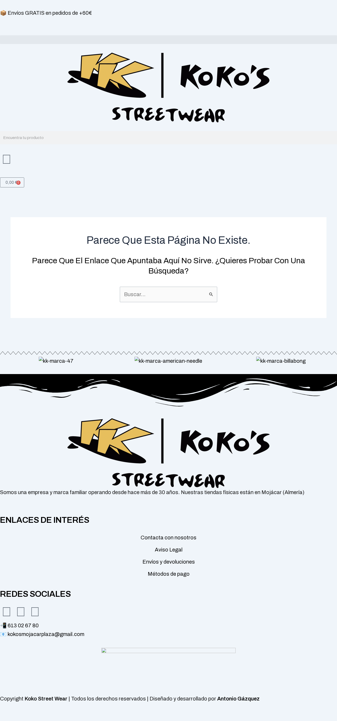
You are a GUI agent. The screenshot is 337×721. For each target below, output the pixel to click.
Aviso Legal (168, 550)
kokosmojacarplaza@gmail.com (46, 634)
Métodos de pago (169, 574)
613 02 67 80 (23, 625)
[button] (168, 39)
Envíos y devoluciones (168, 562)
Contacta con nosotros (168, 537)
